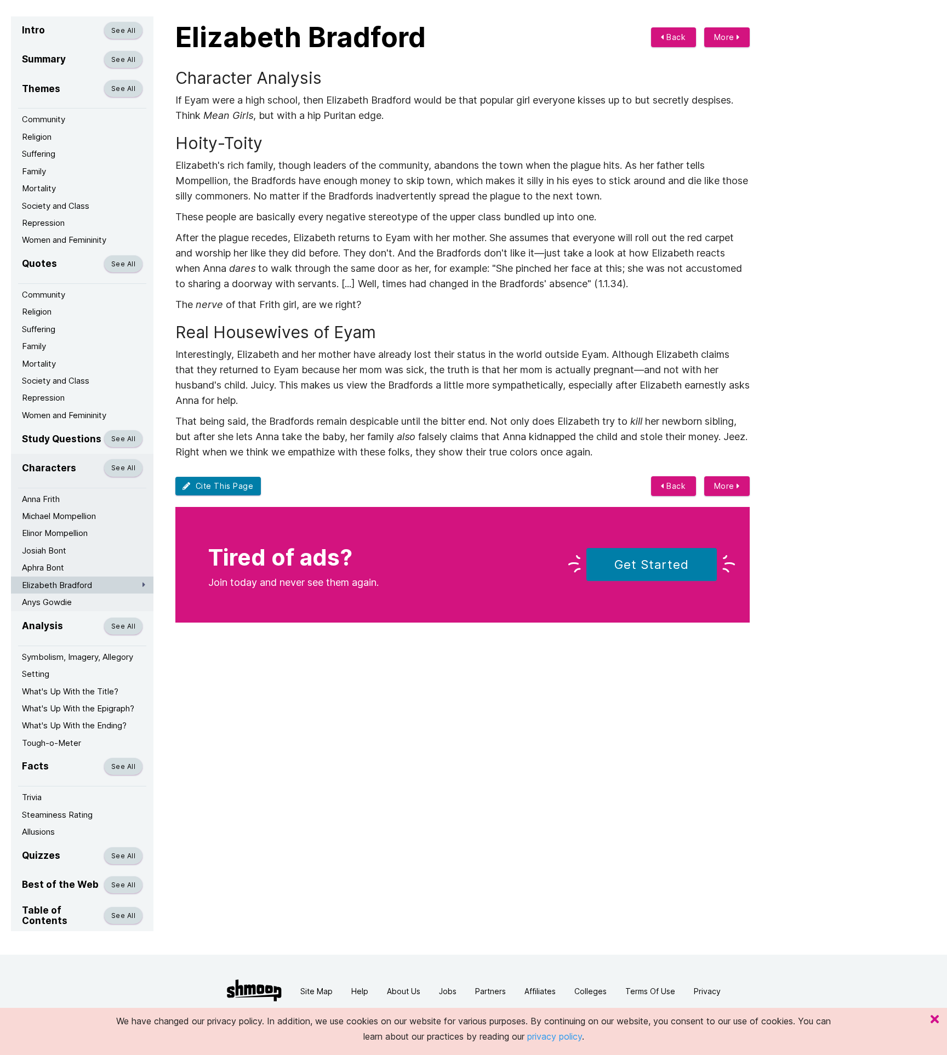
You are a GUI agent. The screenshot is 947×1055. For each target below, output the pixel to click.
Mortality (39, 188)
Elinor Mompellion (55, 533)
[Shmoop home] (254, 990)
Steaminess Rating (57, 814)
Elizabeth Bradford (57, 585)
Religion (37, 137)
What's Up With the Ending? (74, 725)
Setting (35, 674)
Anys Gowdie (47, 602)
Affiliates (540, 991)
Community (43, 119)
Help (359, 991)
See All (123, 30)
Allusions (38, 831)
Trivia (32, 797)
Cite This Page (222, 486)
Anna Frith (41, 499)
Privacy (707, 991)
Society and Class (55, 206)
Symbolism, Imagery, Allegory (77, 657)
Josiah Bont (44, 550)
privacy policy (554, 1036)
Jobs (448, 991)
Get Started (651, 564)
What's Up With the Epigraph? (78, 708)
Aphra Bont (43, 567)
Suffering (38, 154)
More (725, 37)
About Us (403, 991)
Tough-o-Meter (51, 743)
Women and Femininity (64, 240)
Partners (490, 991)
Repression (43, 223)
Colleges (590, 991)
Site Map (316, 991)
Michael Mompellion (59, 516)
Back (675, 37)
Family (34, 171)
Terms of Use (650, 991)
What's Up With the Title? (70, 691)
